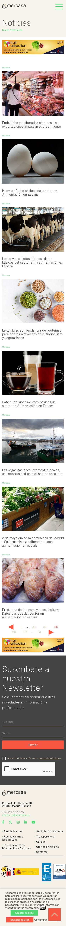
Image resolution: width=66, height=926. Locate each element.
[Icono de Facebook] (3, 822)
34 (45, 627)
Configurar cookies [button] (45, 919)
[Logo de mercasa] (6, 872)
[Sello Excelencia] (46, 872)
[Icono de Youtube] (34, 822)
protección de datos (50, 758)
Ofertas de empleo (47, 846)
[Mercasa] (14, 8)
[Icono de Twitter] (10, 822)
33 (34, 627)
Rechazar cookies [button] (20, 920)
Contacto (42, 852)
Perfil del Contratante (49, 831)
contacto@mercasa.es (16, 815)
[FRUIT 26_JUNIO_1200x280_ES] (33, 53)
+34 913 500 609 (13, 812)
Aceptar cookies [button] (24, 912)
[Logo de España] (26, 872)
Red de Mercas (13, 831)
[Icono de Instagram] (18, 822)
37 (25, 632)
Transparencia (45, 836)
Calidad (41, 841)
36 (14, 632)
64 (39, 632)
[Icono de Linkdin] (25, 822)
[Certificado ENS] (59, 872)
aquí (42, 907)
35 (56, 627)
